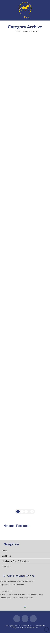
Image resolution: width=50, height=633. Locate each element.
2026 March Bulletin (19, 163)
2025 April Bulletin (18, 480)
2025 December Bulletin (22, 245)
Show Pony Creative (30, 627)
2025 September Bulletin (22, 334)
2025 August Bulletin (20, 361)
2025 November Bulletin (22, 276)
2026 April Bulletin (18, 133)
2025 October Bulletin (20, 306)
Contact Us (6, 566)
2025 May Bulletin (18, 449)
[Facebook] (16, 618)
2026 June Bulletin (18, 75)
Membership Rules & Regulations (15, 561)
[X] (25, 618)
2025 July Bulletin (18, 391)
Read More (9, 61)
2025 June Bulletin (18, 419)
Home (4, 550)
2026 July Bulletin (18, 45)
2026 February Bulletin (21, 191)
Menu (27, 17)
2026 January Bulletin (20, 218)
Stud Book (6, 556)
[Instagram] (33, 618)
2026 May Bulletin (18, 106)
